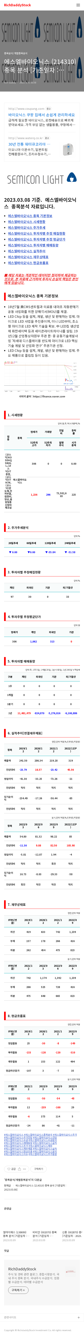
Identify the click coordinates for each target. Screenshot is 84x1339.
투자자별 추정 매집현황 (36, 233)
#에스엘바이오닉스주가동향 (43, 1154)
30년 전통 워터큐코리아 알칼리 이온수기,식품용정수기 (29, 144)
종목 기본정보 (30, 215)
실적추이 (26, 251)
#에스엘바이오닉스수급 (16, 1140)
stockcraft (10, 1324)
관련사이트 (10, 1317)
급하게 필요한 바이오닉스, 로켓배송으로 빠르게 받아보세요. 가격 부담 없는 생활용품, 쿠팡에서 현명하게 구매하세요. (41, 122)
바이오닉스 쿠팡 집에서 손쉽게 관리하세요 (41, 114)
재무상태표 (28, 256)
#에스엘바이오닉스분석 (45, 1151)
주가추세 (26, 227)
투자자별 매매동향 (33, 245)
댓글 (6, 1251)
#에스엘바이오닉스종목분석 (38, 1134)
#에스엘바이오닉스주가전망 (18, 1137)
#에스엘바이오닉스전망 (45, 1137)
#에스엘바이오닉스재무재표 (18, 1148)
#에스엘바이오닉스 (13, 1134)
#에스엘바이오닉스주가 (65, 1134)
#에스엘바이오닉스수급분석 (43, 1140)
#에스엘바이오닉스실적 (45, 1143)
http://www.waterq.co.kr (25, 138)
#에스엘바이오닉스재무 (40, 1145)
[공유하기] (19, 1169)
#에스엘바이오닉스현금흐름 (18, 1151)
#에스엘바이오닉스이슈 (16, 1154)
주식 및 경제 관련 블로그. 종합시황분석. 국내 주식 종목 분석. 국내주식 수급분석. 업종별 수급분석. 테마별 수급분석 (33, 1278)
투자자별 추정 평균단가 (36, 239)
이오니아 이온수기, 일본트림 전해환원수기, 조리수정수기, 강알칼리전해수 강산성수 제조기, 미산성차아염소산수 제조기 (29, 151)
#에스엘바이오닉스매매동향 (18, 1143)
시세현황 (26, 221)
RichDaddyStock (17, 5)
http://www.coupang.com (26, 108)
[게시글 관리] (24, 1169)
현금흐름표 (28, 262)
